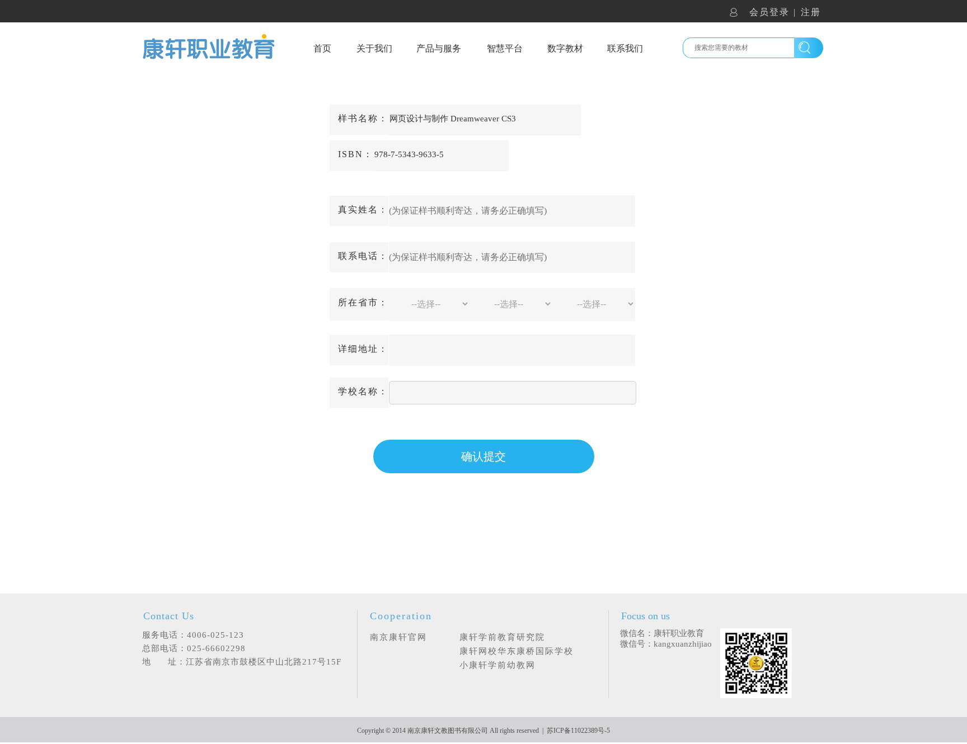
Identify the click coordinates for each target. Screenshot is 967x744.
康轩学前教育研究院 (502, 637)
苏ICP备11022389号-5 (578, 730)
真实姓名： (363, 209)
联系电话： (363, 256)
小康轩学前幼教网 (497, 665)
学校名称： (363, 391)
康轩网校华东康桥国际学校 (516, 651)
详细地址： (363, 349)
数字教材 (565, 48)
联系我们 (625, 48)
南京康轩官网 (398, 637)
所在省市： (363, 302)
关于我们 (374, 48)
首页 (322, 48)
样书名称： (363, 118)
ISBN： (355, 154)
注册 (811, 12)
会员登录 (769, 12)
